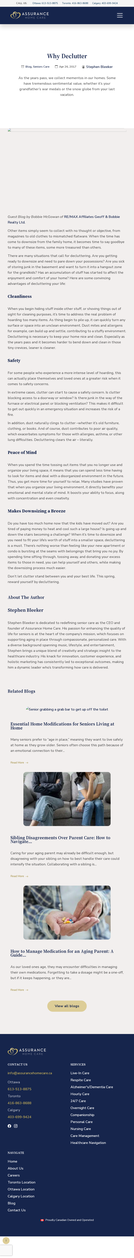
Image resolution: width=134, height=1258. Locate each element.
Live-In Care (79, 1073)
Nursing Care (80, 1128)
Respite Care (80, 1080)
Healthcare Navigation (88, 1142)
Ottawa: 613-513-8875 (45, 3)
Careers (14, 1175)
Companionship (82, 1115)
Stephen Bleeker (99, 66)
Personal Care (81, 1122)
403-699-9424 (19, 1117)
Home (12, 1161)
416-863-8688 (19, 1103)
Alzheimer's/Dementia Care (91, 1087)
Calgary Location (21, 1196)
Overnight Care (82, 1108)
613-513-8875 (19, 1089)
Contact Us (17, 1210)
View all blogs (67, 1006)
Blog (28, 67)
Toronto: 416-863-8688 (75, 3)
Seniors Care (41, 67)
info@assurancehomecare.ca (30, 1073)
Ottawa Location (21, 1189)
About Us (15, 1168)
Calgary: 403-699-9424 (105, 3)
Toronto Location (21, 1182)
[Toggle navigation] (120, 15)
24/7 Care (78, 1101)
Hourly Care (79, 1094)
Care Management (84, 1135)
